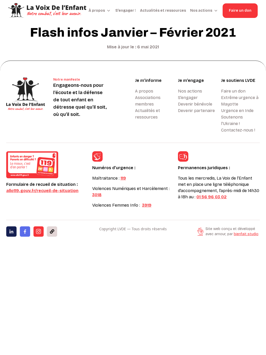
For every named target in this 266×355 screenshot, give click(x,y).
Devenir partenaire (196, 110)
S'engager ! (125, 10)
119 (123, 178)
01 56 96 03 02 (211, 196)
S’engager (188, 97)
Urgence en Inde (237, 110)
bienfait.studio (246, 234)
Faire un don (240, 10)
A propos (144, 91)
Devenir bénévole (195, 104)
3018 (97, 194)
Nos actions (190, 91)
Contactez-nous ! (238, 130)
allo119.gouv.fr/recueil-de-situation (42, 190)
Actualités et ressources (163, 10)
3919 (146, 205)
